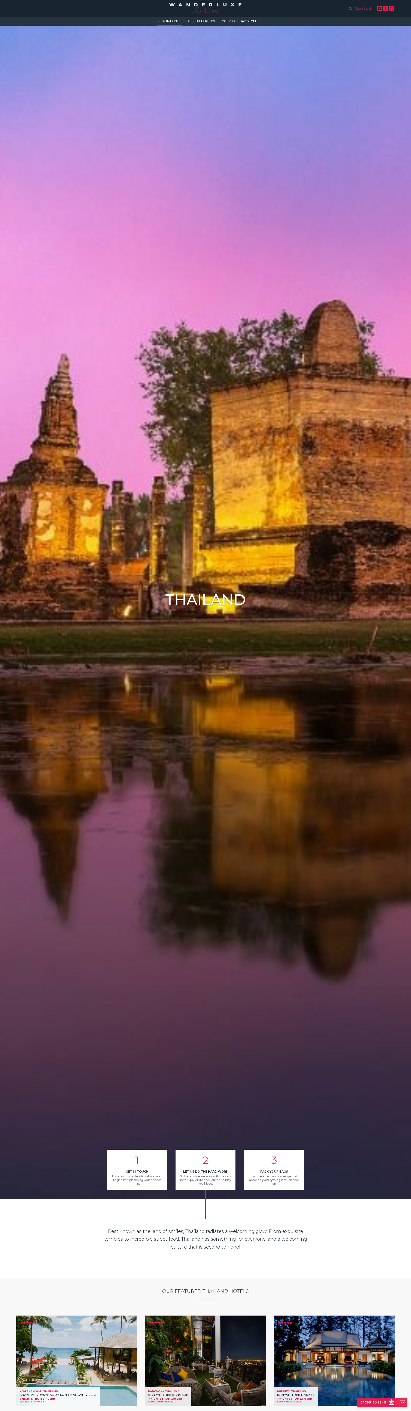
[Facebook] (385, 8)
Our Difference (202, 21)
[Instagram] (391, 8)
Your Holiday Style (239, 21)
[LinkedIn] (379, 8)
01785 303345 (373, 1402)
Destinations (169, 21)
